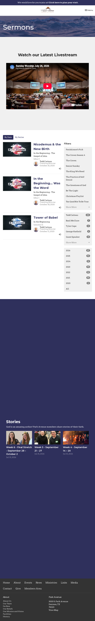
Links (64, 582)
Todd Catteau (77, 215)
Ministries (51, 582)
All (67, 289)
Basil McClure (77, 221)
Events (28, 582)
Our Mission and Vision (13, 611)
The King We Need (75, 171)
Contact (7, 588)
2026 (77, 250)
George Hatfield (77, 231)
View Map (53, 610)
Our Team (7, 604)
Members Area (33, 588)
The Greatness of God (76, 185)
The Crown (71, 160)
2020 (77, 283)
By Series (19, 137)
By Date (8, 137)
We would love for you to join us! (47, 2)
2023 (77, 267)
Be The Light (72, 191)
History (6, 617)
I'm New (6, 606)
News (39, 582)
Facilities (7, 614)
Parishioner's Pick (74, 149)
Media (74, 582)
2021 (77, 278)
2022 (77, 272)
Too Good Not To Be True (77, 202)
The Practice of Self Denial (75, 178)
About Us (7, 601)
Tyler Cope (77, 226)
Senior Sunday (73, 166)
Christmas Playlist (75, 196)
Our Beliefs (8, 609)
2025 (77, 256)
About (17, 582)
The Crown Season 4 (75, 155)
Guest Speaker (77, 237)
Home (6, 582)
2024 (77, 261)
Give (18, 588)
